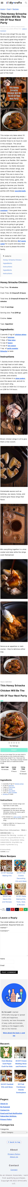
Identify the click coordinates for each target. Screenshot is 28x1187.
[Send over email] (26, 909)
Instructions (7, 267)
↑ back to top (14, 1142)
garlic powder (12, 348)
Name (2, 959)
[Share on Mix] (21, 909)
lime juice (12, 340)
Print (14, 750)
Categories (4, 1129)
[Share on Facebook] (8, 909)
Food (9, 9)
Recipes (16, 9)
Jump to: (8, 256)
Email (2, 965)
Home (2, 9)
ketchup (11, 337)
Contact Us (4, 1110)
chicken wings (20, 334)
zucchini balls (20, 191)
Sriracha (3, 351)
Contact (14, 1170)
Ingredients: (7, 263)
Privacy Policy (6, 1119)
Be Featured (5, 1107)
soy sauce (12, 346)
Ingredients (7, 270)
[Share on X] (17, 909)
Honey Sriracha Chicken (12, 260)
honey (10, 343)
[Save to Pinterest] (13, 909)
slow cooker (17, 817)
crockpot (4, 210)
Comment (4, 931)
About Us (4, 1104)
